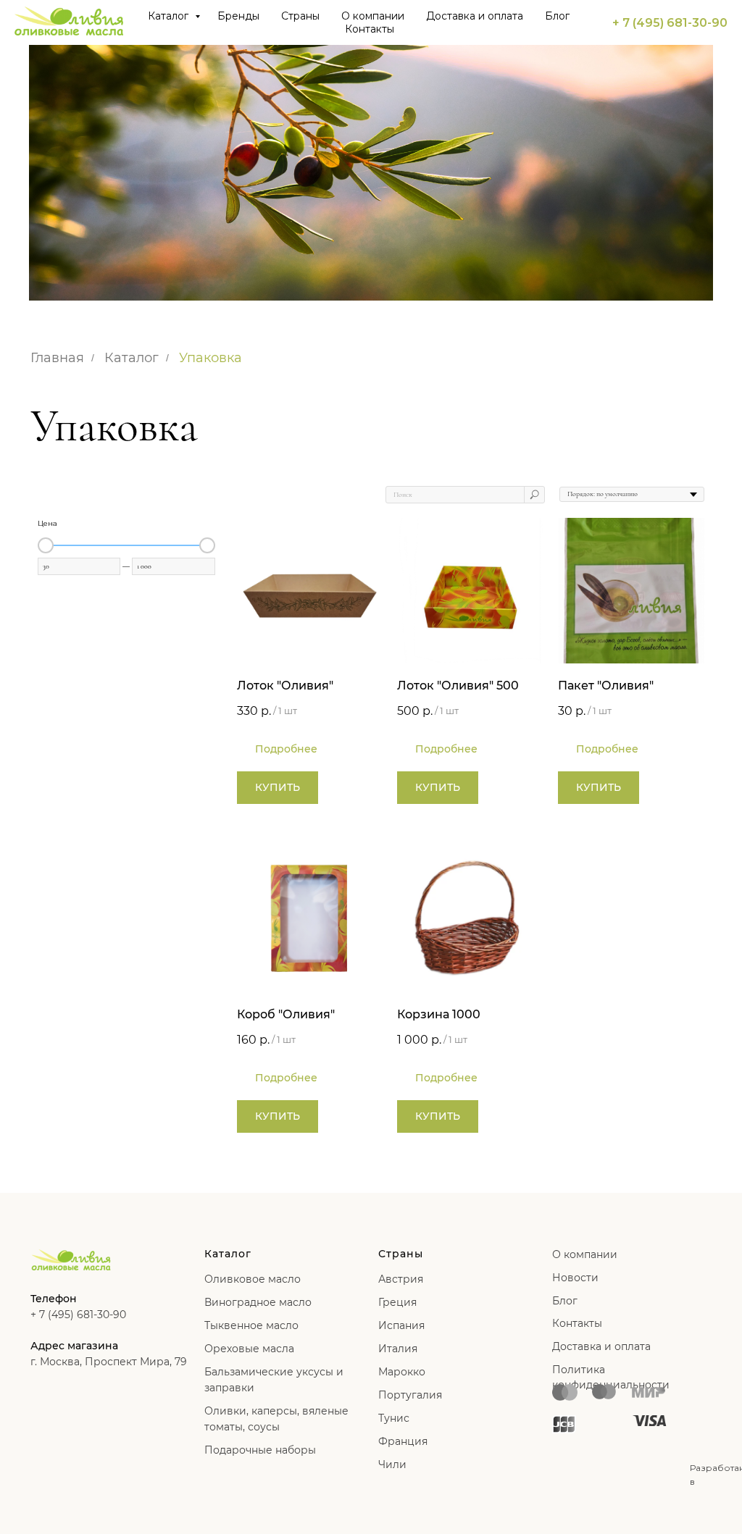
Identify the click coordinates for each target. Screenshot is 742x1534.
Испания (401, 1325)
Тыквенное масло (251, 1325)
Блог (557, 15)
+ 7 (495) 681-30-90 (670, 23)
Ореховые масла (249, 1348)
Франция (403, 1441)
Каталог (169, 15)
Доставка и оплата (474, 15)
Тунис (393, 1418)
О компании (372, 15)
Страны (300, 15)
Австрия (400, 1279)
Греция (397, 1302)
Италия (397, 1348)
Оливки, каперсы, (251, 1410)
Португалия (410, 1394)
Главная (57, 358)
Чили (392, 1464)
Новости (575, 1277)
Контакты (369, 28)
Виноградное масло (258, 1302)
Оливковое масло (252, 1279)
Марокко (401, 1371)
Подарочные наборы (260, 1450)
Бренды (238, 15)
